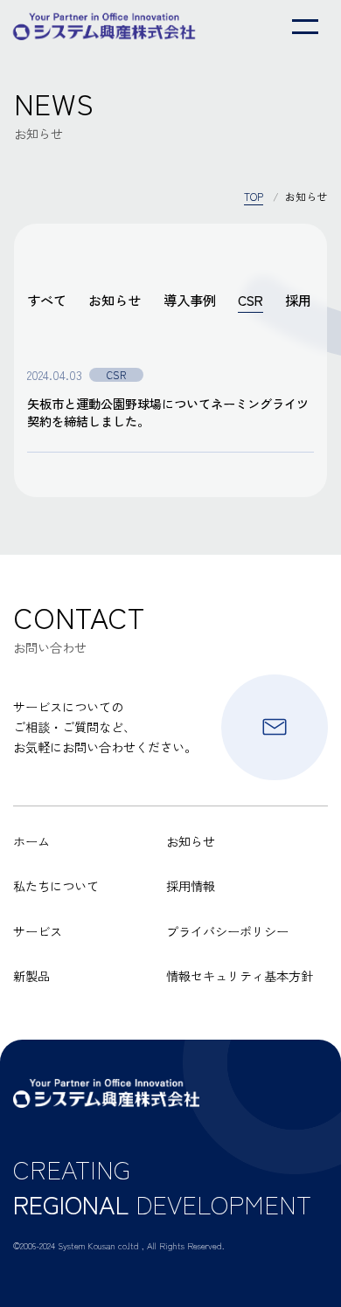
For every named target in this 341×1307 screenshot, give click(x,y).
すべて (46, 299)
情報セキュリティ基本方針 (239, 975)
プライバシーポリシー (227, 931)
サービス (37, 931)
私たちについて (56, 885)
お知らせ (114, 299)
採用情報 (190, 885)
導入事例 (190, 299)
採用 (298, 299)
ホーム (31, 841)
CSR (250, 299)
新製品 (31, 975)
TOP (253, 196)
